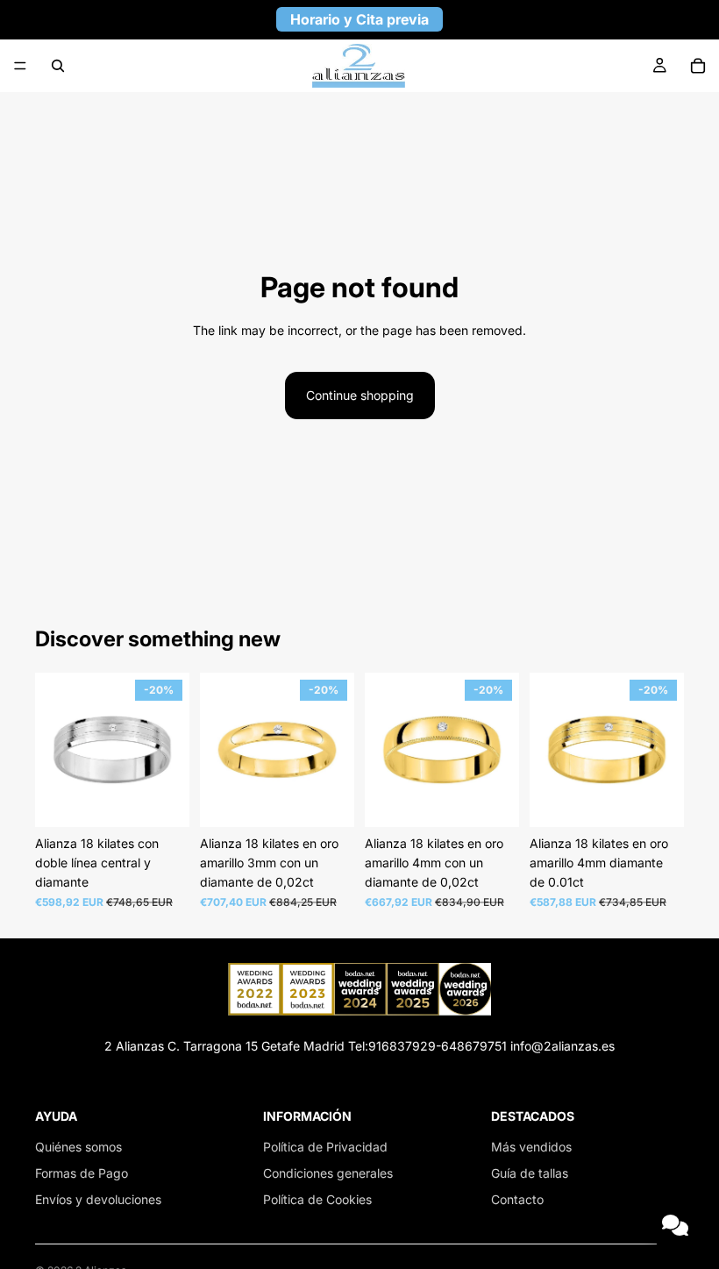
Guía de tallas (529, 1173)
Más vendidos (531, 1146)
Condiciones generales (328, 1173)
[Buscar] (58, 65)
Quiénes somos (78, 1146)
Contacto (517, 1199)
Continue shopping (360, 395)
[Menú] (20, 66)
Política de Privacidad (325, 1146)
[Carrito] (698, 65)
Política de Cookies (317, 1199)
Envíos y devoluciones (98, 1199)
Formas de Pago (81, 1173)
